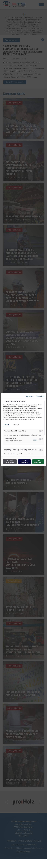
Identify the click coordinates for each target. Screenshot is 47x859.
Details (35, 440)
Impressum (29, 396)
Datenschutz (40, 396)
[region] (24, 428)
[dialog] (23, 429)
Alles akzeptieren (38, 461)
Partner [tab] (16, 424)
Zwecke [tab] (6, 424)
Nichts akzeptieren (24, 461)
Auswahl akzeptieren (10, 461)
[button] (40, 431)
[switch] (41, 431)
